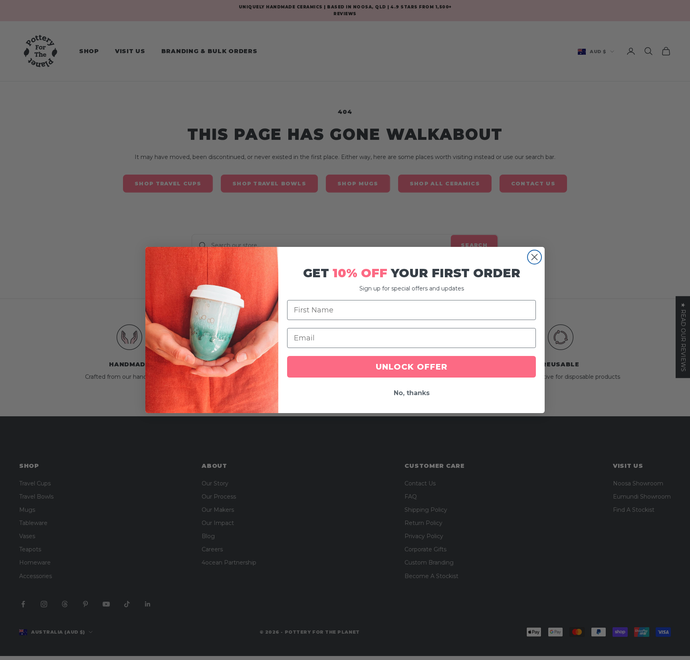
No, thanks (412, 393)
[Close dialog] (534, 257)
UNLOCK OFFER (412, 367)
